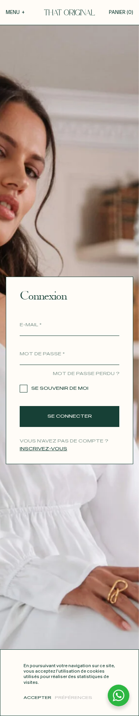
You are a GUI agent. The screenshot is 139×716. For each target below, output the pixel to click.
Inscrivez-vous (43, 449)
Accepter (37, 698)
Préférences (73, 698)
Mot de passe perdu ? (86, 374)
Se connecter (69, 416)
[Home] (69, 12)
